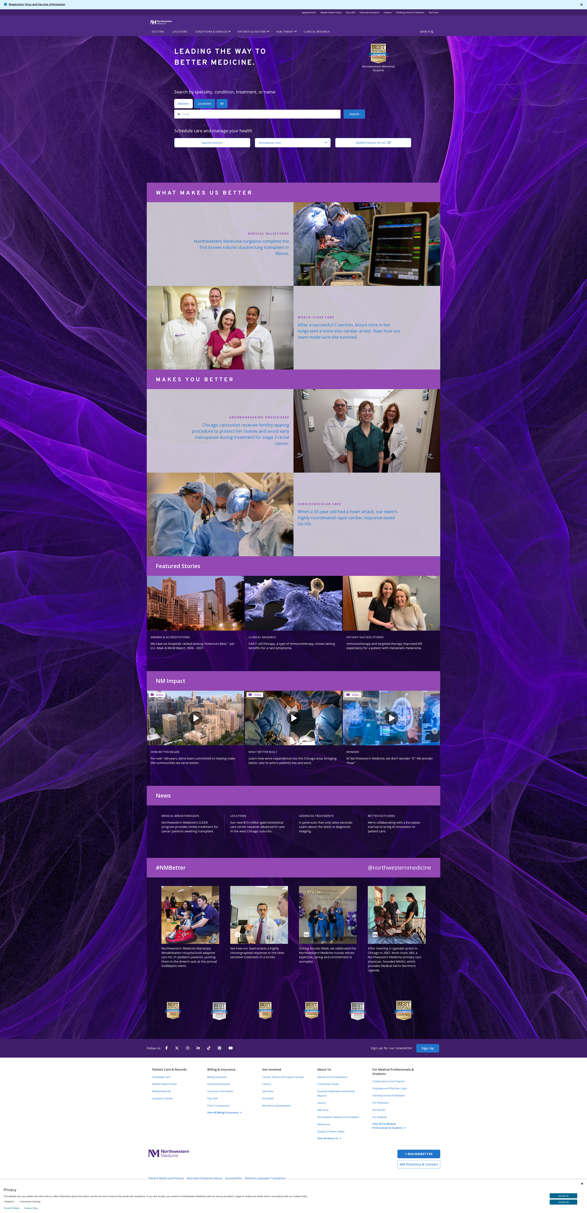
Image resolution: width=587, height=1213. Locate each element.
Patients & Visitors (252, 31)
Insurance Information (220, 1091)
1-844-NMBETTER (419, 1154)
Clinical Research (317, 31)
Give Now (433, 12)
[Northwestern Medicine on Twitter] (176, 1048)
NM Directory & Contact (419, 1164)
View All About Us (329, 1138)
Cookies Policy (31, 1208)
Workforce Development (276, 1105)
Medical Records (161, 1091)
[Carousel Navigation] (293, 731)
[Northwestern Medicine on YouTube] (230, 1048)
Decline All (563, 1202)
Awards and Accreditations (332, 1077)
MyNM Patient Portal (330, 12)
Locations (179, 31)
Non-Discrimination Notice (204, 1178)
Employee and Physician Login (389, 1088)
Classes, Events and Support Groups (283, 1077)
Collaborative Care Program (388, 1081)
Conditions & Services (211, 31)
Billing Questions (217, 1077)
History (321, 1103)
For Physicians (380, 1102)
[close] (581, 4)
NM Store (323, 1110)
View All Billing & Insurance (224, 1112)
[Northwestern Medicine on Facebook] (166, 1048)
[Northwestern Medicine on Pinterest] (219, 1048)
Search (425, 31)
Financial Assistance (369, 12)
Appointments (309, 12)
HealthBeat (285, 31)
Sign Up (428, 1048)
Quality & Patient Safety (330, 1131)
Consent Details (11, 1208)
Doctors (158, 31)
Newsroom (323, 1124)
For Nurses (378, 1110)
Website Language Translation (265, 1178)
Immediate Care (270, 143)
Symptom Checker (162, 1098)
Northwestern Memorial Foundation (338, 1117)
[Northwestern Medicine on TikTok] (208, 1048)
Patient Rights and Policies (166, 1178)
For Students (379, 1117)
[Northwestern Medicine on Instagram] (187, 1048)
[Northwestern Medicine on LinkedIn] (198, 1048)
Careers (387, 12)
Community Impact (328, 1084)
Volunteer (268, 1098)
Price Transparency (218, 1105)
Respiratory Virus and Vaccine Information (37, 4)
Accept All (563, 1195)
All (222, 103)
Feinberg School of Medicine (410, 12)
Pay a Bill (350, 12)
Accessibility (233, 1178)
